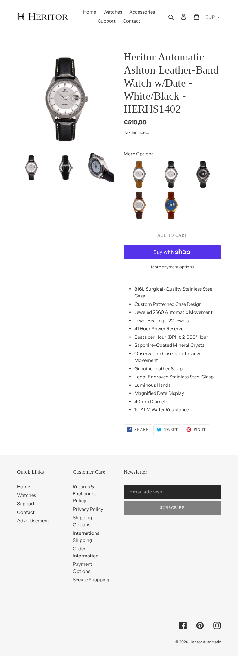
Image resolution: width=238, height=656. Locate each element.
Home (23, 486)
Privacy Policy (88, 509)
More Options (138, 154)
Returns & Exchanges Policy (84, 493)
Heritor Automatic (205, 642)
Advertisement (33, 521)
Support (26, 504)
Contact (26, 512)
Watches (26, 495)
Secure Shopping (91, 579)
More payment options (172, 266)
